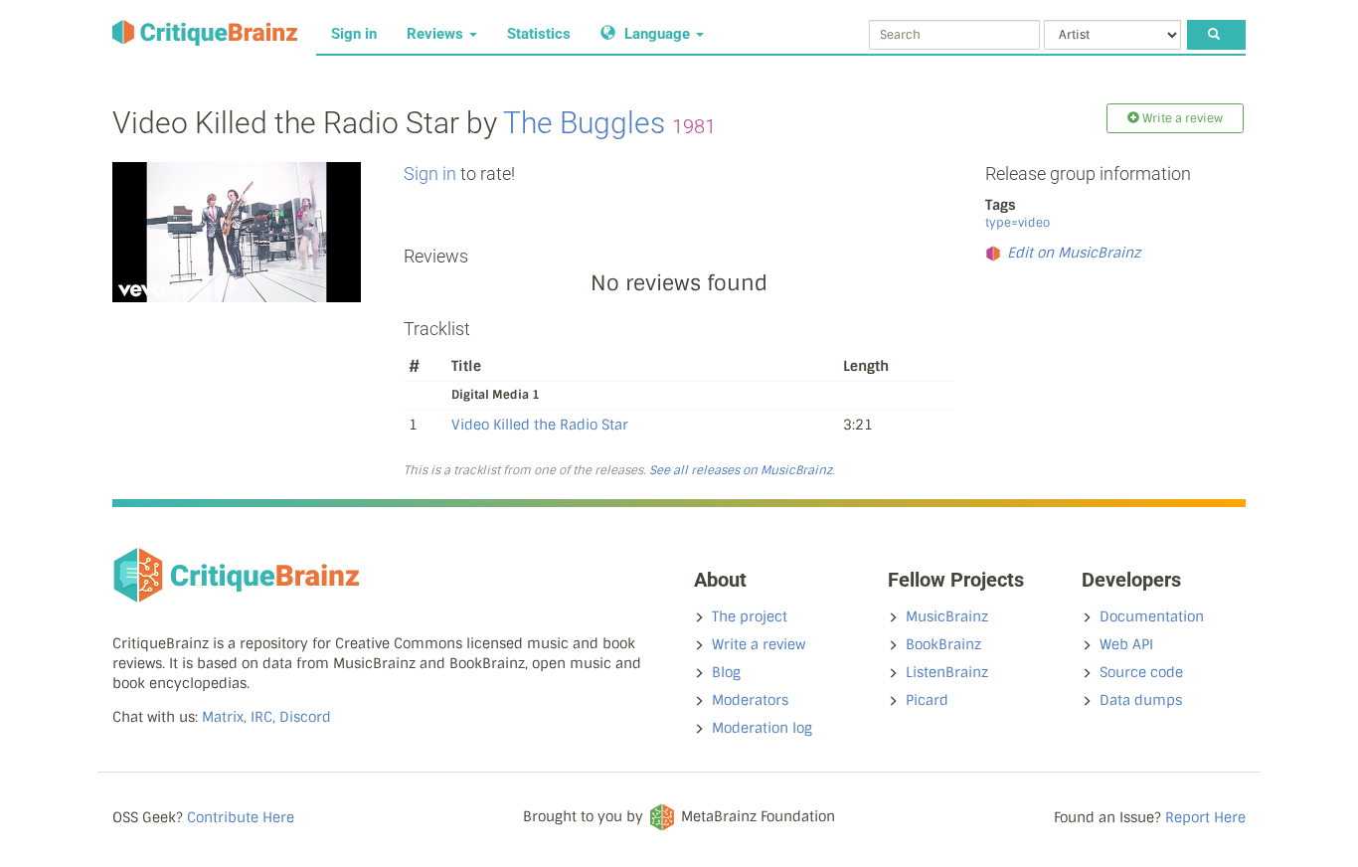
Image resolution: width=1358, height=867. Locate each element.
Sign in (354, 34)
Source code (1141, 672)
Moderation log (762, 728)
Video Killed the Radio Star (539, 425)
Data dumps (1141, 700)
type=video (1017, 223)
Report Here (1205, 817)
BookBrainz (943, 644)
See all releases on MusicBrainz (740, 470)
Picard (927, 700)
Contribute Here (240, 817)
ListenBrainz (947, 672)
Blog (726, 672)
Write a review (758, 644)
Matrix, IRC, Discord (266, 717)
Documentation (1152, 616)
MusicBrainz (947, 616)
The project (749, 616)
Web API (1126, 644)
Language (657, 34)
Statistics (539, 34)
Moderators (750, 700)
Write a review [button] (1181, 118)
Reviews (437, 34)
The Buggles (584, 122)
